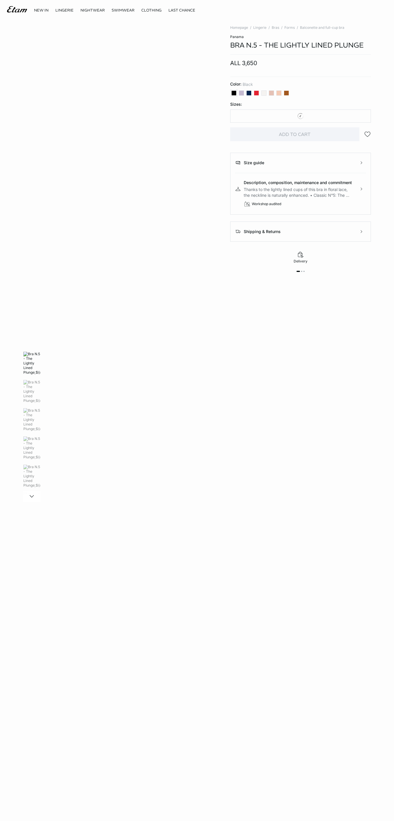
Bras (275, 27)
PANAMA (237, 37)
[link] (41, 10)
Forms (289, 27)
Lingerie (260, 27)
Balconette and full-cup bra (322, 27)
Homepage (239, 27)
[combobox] (300, 116)
